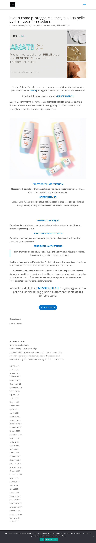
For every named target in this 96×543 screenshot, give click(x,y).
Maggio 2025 (15, 406)
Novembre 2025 (16, 387)
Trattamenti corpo (63, 25)
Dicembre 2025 (15, 384)
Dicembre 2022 (15, 503)
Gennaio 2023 (15, 500)
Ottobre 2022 (15, 511)
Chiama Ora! (48, 307)
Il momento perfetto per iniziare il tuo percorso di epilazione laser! (35, 356)
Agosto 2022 (14, 518)
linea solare (51, 25)
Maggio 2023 (15, 485)
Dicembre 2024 (15, 424)
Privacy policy (51, 539)
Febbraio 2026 (15, 377)
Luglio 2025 (14, 398)
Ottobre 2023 (15, 471)
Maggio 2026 (15, 373)
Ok (42, 539)
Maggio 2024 (15, 445)
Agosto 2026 (14, 366)
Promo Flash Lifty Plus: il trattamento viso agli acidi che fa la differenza (36, 359)
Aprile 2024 (14, 449)
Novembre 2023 (16, 467)
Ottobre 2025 (15, 391)
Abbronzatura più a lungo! (19, 345)
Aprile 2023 (14, 489)
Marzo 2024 (14, 453)
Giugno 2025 (14, 402)
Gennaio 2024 (15, 460)
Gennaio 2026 (15, 380)
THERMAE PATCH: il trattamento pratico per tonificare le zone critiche (36, 352)
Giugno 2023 (14, 482)
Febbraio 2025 (15, 416)
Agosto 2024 (14, 438)
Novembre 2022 (16, 507)
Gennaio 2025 (15, 420)
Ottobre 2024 (15, 431)
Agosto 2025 (14, 395)
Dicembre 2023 (15, 463)
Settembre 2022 (16, 514)
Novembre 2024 (16, 427)
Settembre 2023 (16, 474)
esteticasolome (18, 25)
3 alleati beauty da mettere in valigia (23, 349)
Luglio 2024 (14, 442)
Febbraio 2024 (15, 456)
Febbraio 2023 (15, 496)
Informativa (41, 25)
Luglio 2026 (14, 369)
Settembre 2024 (16, 435)
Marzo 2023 (14, 492)
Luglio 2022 (14, 521)
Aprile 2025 (14, 409)
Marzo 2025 (14, 413)
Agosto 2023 (14, 478)
